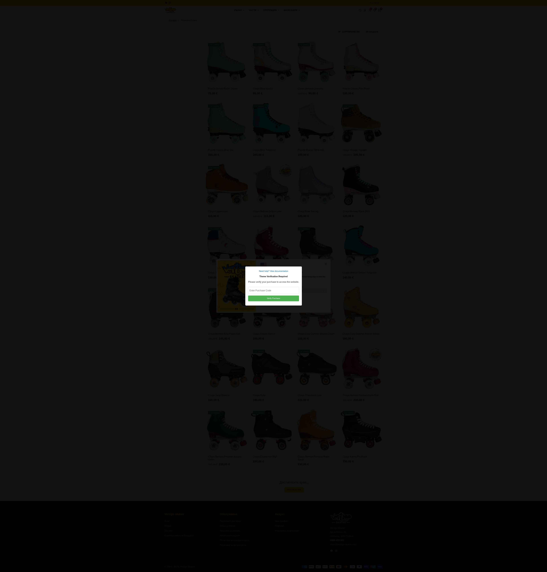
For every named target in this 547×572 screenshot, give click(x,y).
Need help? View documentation (273, 271)
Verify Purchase (273, 298)
